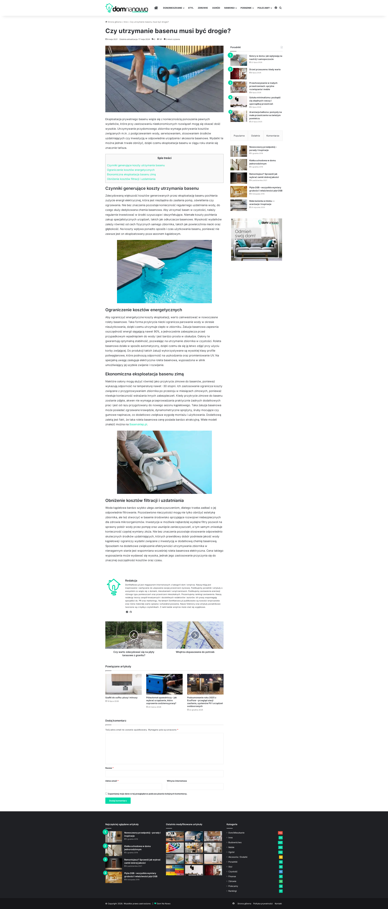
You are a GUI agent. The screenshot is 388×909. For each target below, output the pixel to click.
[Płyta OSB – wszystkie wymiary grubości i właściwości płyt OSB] (238, 191)
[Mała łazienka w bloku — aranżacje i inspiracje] (238, 205)
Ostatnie (255, 135)
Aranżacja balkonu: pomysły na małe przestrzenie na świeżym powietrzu (265, 115)
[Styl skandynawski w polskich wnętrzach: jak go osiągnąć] (213, 848)
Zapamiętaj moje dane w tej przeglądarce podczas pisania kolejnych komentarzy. (147, 794)
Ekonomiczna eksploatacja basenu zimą (131, 174)
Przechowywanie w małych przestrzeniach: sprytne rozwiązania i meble (263, 86)
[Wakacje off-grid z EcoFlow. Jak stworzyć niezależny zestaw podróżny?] (175, 836)
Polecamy (264, 8)
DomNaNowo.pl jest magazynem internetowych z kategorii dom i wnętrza (160, 585)
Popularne (239, 135)
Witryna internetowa (177, 781)
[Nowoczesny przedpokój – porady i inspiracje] (238, 151)
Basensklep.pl (138, 424)
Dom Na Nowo (164, 903)
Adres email (112, 781)
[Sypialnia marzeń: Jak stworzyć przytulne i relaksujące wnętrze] (194, 836)
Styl (191, 8)
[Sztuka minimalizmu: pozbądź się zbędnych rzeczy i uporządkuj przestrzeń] (238, 101)
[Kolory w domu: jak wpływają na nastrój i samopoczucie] (238, 60)
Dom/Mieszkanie (172, 8)
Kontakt (278, 903)
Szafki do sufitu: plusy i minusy (121, 697)
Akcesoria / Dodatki (237, 857)
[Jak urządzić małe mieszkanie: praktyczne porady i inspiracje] (194, 848)
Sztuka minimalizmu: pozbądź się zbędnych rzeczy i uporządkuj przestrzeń (265, 100)
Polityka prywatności (263, 903)
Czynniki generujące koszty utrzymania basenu (136, 165)
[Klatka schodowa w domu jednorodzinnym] (238, 164)
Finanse (232, 876)
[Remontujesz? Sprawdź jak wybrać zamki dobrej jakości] (238, 178)
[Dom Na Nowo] (126, 8)
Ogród (216, 8)
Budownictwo (235, 842)
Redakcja (131, 580)
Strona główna (114, 22)
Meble (231, 847)
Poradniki (232, 862)
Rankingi (229, 8)
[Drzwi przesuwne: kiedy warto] (238, 73)
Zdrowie (203, 8)
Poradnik (246, 8)
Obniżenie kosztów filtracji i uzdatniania (131, 178)
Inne (126, 22)
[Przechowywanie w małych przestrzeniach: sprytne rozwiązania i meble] (238, 87)
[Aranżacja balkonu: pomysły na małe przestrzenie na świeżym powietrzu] (238, 116)
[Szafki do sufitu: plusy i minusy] (123, 684)
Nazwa (109, 768)
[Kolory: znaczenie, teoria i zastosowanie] (175, 848)
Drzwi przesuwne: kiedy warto (265, 69)
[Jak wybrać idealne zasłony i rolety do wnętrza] (194, 859)
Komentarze (272, 135)
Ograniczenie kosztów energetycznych (131, 169)
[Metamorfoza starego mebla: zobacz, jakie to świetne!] (175, 870)
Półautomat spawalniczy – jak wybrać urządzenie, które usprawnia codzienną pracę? (161, 700)
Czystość (232, 871)
